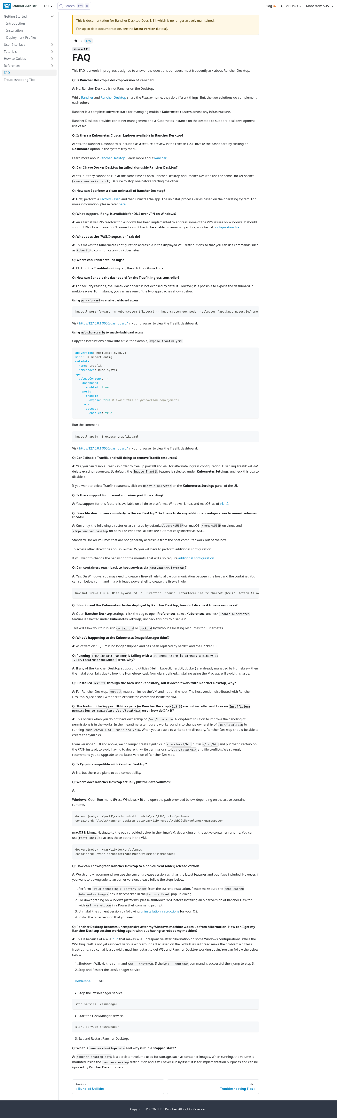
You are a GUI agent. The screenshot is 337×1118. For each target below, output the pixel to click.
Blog (268, 6)
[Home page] (76, 41)
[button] (29, 16)
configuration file (226, 227)
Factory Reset (110, 199)
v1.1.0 (224, 503)
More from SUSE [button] (318, 6)
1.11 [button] (46, 6)
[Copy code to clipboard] (254, 311)
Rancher (87, 97)
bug (115, 939)
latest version (144, 29)
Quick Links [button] (289, 6)
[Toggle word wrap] (247, 311)
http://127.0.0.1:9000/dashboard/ (103, 323)
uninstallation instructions (159, 911)
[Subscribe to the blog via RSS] (275, 5)
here (122, 204)
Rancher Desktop (113, 97)
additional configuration (196, 558)
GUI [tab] (102, 981)
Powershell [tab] (83, 981)
